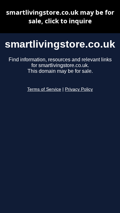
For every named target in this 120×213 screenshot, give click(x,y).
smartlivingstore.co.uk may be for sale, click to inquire (60, 16)
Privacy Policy (79, 89)
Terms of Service (44, 89)
